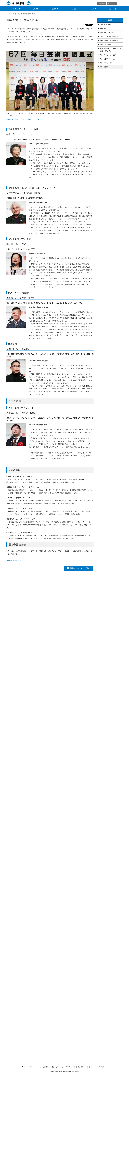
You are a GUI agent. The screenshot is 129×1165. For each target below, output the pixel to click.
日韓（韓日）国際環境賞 (109, 40)
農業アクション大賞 (107, 32)
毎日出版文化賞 (106, 24)
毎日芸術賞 (104, 67)
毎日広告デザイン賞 (107, 59)
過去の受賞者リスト (13, 560)
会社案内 (16, 9)
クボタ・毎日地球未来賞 (109, 36)
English (24, 1067)
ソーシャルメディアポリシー (99, 1067)
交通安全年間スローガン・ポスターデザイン (110, 50)
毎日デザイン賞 (106, 63)
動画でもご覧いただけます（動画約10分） (22, 119)
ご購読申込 (101, 3)
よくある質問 (44, 1067)
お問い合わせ (112, 3)
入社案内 (35, 9)
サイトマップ (33, 1067)
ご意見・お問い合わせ (57, 1067)
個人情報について (83, 1067)
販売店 (93, 9)
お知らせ (113, 9)
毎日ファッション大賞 (108, 55)
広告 (74, 9)
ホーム (8, 14)
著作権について (70, 1067)
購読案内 (54, 9)
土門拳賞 (103, 29)
